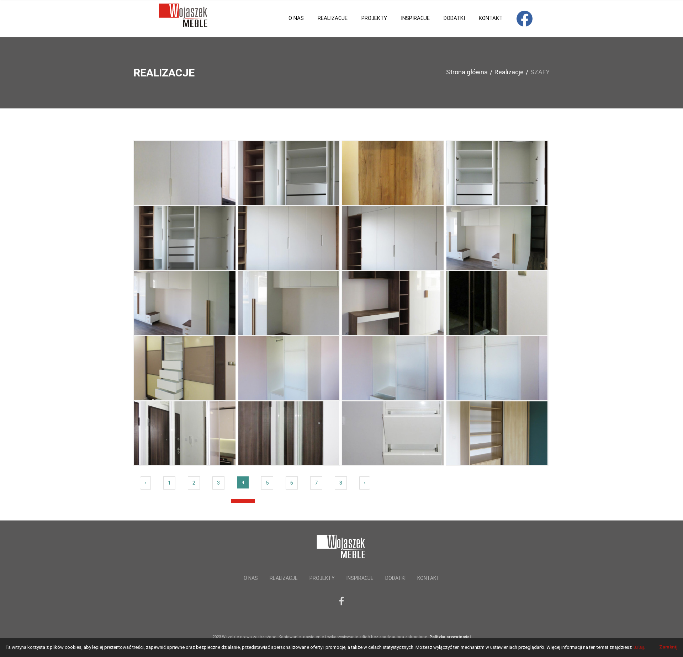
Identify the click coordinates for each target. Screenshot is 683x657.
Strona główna (467, 72)
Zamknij (668, 647)
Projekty (374, 18)
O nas (296, 18)
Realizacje (333, 18)
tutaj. (639, 647)
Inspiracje (415, 18)
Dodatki (454, 18)
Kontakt (491, 18)
